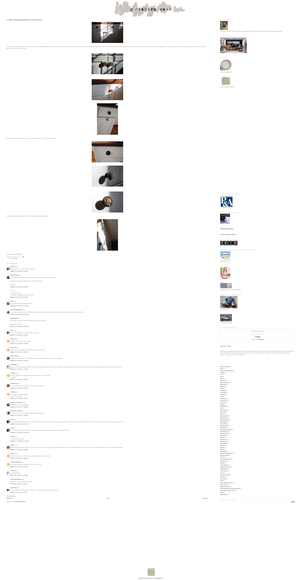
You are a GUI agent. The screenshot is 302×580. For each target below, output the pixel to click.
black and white (224, 382)
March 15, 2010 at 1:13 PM (19, 335)
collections (222, 394)
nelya (11, 419)
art (220, 374)
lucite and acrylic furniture (226, 453)
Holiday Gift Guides (225, 366)
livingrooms (223, 451)
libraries (222, 449)
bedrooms (222, 380)
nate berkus (223, 461)
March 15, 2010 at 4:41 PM (19, 388)
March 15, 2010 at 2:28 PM (19, 360)
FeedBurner (261, 339)
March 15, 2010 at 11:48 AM (19, 314)
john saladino (223, 443)
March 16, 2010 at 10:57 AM (19, 424)
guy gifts (222, 437)
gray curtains (223, 423)
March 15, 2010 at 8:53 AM (19, 297)
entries (222, 404)
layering (222, 447)
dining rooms (223, 400)
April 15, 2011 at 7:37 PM (18, 492)
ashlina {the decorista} (15, 410)
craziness (222, 398)
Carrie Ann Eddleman (15, 462)
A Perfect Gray (14, 356)
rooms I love (223, 471)
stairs (221, 480)
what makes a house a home (227, 490)
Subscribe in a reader (225, 346)
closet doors (223, 392)
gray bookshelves (224, 419)
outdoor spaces (224, 465)
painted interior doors (225, 467)
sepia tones (223, 478)
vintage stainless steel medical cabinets (230, 488)
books (221, 388)
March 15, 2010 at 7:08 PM (19, 407)
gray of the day (224, 431)
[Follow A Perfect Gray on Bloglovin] (227, 229)
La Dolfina (12, 373)
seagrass (222, 476)
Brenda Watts (13, 487)
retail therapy (223, 469)
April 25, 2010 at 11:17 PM (19, 475)
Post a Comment (11, 496)
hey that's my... (224, 439)
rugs (221, 472)
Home (107, 498)
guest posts (223, 435)
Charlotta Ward (14, 275)
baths (221, 378)
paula (11, 301)
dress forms (223, 402)
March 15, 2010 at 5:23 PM (19, 398)
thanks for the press (225, 486)
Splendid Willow (14, 318)
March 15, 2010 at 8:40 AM (19, 287)
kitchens (222, 445)
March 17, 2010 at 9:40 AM (19, 458)
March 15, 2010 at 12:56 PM (19, 326)
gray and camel (224, 415)
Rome (221, 368)
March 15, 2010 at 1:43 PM (19, 343)
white (221, 492)
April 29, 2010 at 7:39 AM (18, 483)
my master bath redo (225, 459)
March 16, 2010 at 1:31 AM (19, 415)
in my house (14, 258)
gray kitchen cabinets (225, 429)
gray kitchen (223, 427)
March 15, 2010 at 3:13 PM (19, 379)
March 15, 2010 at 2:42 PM (19, 369)
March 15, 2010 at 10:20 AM (19, 305)
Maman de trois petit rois (16, 402)
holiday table (223, 441)
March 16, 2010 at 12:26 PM (19, 441)
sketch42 (12, 436)
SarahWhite (13, 364)
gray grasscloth (224, 425)
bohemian (222, 386)
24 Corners (13, 470)
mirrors (222, 457)
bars (221, 376)
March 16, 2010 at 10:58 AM (19, 432)
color (221, 396)
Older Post (205, 498)
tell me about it (223, 484)
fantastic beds (223, 406)
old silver (222, 463)
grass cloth (223, 412)
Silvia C (12, 330)
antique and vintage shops (226, 370)
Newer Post (10, 498)
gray (221, 414)
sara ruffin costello (224, 474)
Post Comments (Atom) (19, 501)
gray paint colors (224, 433)
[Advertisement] (226, 114)
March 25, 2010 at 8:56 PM (19, 466)
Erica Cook (13, 347)
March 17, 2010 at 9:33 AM (19, 449)
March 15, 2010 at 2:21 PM (19, 352)
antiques (222, 372)
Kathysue (12, 445)
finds (221, 408)
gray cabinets (223, 421)
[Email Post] (23, 256)
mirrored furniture (224, 455)
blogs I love (223, 384)
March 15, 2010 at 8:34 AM (19, 271)
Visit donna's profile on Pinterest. (228, 234)
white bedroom (224, 494)
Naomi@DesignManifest (16, 309)
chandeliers (223, 390)
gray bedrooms (224, 417)
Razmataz (12, 266)
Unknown (12, 339)
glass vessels (223, 410)
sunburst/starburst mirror (226, 482)
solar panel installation (15, 479)
